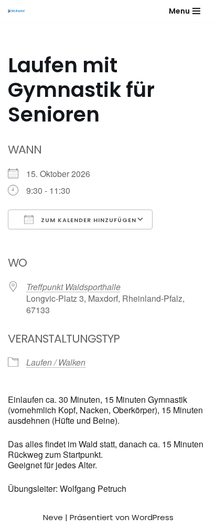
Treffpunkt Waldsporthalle (73, 287)
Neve (53, 517)
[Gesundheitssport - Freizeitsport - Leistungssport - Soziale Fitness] (19, 11)
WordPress (153, 517)
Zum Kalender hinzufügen (87, 220)
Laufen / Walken (55, 362)
